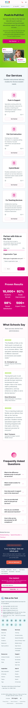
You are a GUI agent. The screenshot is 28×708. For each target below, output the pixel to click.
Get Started (12, 41)
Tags (2, 682)
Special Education (15, 535)
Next (19, 269)
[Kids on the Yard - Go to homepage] (7, 2)
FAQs (2, 662)
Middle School (18, 643)
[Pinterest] (3, 624)
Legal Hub (17, 662)
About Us (3, 632)
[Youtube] (16, 620)
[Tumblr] (7, 624)
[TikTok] (20, 624)
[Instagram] (20, 620)
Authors (3, 676)
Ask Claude (22, 569)
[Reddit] (16, 624)
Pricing (3, 659)
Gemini (16, 679)
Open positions (5, 645)
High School (18, 645)
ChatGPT (17, 671)
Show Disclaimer (19, 703)
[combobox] (12, 261)
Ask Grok (18, 571)
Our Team (3, 635)
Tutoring (2, 537)
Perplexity (17, 676)
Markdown (9, 569)
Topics (2, 679)
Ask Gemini (11, 571)
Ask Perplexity (4, 573)
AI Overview (18, 682)
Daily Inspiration (5, 671)
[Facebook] (7, 620)
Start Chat (17, 664)
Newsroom (3, 643)
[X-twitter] (24, 620)
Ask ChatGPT (4, 571)
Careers (3, 638)
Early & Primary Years (20, 640)
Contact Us (17, 657)
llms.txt (14, 569)
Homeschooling (4, 535)
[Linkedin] (11, 620)
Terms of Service (14, 701)
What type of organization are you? (13, 258)
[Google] (3, 620)
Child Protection (10, 703)
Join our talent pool (14, 562)
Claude (16, 674)
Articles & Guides (5, 657)
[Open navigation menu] (25, 2)
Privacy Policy (5, 701)
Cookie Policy (22, 701)
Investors (3, 640)
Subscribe (13, 589)
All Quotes (3, 674)
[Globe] (11, 624)
